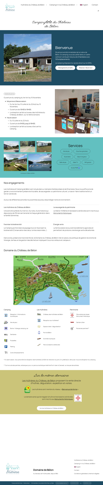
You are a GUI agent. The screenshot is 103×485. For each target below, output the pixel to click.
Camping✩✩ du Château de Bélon (62, 5)
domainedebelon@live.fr (62, 483)
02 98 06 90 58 (74, 483)
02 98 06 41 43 (87, 483)
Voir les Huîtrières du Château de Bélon (51, 408)
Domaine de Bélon (43, 470)
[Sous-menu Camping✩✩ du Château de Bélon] (76, 4)
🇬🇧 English (84, 5)
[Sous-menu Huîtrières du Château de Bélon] (46, 4)
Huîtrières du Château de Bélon (32, 5)
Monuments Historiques (62, 213)
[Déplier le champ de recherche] (98, 11)
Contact (95, 5)
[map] (51, 441)
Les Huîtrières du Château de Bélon (38, 380)
